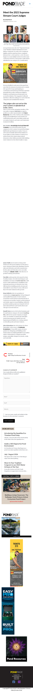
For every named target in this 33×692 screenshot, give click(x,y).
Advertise (16, 677)
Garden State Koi (20, 280)
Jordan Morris (8, 19)
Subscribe (16, 679)
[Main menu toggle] (29, 3)
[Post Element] (16, 489)
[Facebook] (13, 681)
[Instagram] (19, 681)
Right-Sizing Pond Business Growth (17, 354)
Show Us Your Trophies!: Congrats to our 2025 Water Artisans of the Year (14, 465)
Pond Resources (16, 676)
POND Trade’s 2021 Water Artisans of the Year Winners (15, 361)
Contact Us (16, 675)
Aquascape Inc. (16, 295)
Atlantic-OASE (14, 271)
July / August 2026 (11, 454)
